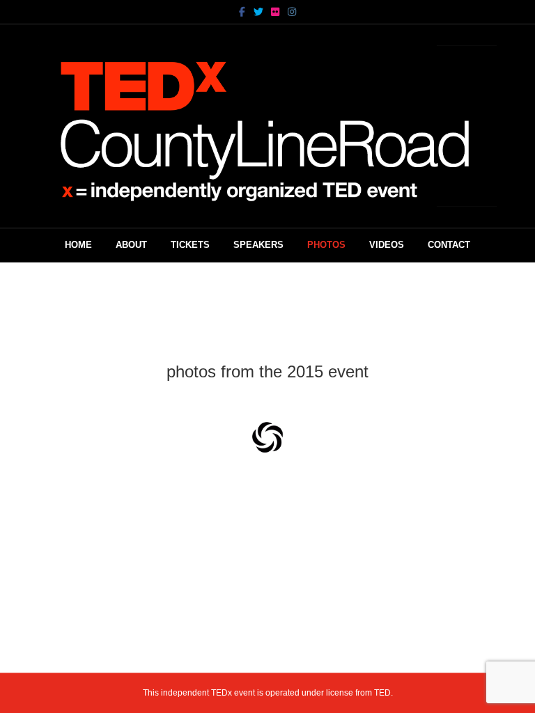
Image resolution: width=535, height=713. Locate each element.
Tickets (190, 245)
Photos (326, 245)
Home (78, 245)
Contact (449, 245)
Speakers (258, 245)
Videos (386, 245)
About (131, 245)
